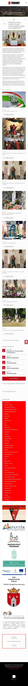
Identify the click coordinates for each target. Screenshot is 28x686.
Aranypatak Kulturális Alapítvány (10, 409)
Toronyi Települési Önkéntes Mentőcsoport (12, 479)
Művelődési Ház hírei (8, 447)
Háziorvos (6, 434)
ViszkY (15, 679)
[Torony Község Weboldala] (14, 3)
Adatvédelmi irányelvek (14, 668)
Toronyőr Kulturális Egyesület (10, 481)
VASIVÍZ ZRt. (6, 499)
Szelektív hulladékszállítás (13, 357)
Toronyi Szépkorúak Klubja (9, 476)
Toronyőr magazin (7, 483)
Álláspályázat (7, 402)
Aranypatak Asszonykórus (9, 407)
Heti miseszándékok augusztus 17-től (9, 111)
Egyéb (5, 425)
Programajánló (7, 461)
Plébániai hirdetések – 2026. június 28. (10, 301)
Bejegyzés (6, 413)
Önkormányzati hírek (8, 454)
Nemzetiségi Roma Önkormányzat (11, 452)
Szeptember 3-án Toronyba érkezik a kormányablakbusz (15, 351)
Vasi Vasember (7, 497)
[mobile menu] (26, 3)
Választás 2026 (7, 492)
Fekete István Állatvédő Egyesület (11, 429)
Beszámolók (6, 416)
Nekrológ (6, 449)
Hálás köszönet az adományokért (9, 243)
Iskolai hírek (6, 440)
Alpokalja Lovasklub (8, 404)
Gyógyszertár (7, 431)
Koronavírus (6, 443)
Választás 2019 (7, 488)
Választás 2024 (7, 490)
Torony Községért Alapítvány (10, 467)
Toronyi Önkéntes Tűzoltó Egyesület (11, 474)
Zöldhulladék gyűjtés (11, 363)
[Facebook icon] (14, 681)
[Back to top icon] (14, 676)
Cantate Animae (7, 420)
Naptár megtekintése (14, 378)
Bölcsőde (6, 418)
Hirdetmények (7, 436)
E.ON (5, 422)
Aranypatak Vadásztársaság (10, 411)
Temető (5, 465)
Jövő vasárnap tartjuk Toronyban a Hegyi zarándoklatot (13, 330)
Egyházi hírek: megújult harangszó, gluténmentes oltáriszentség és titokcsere (12, 213)
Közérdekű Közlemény (8, 445)
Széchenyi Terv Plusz (8, 463)
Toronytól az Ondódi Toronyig (10, 485)
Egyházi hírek (7, 427)
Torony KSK (6, 470)
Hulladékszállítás (7, 438)
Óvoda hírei (6, 456)
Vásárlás (6, 495)
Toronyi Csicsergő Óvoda (9, 472)
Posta (5, 458)
